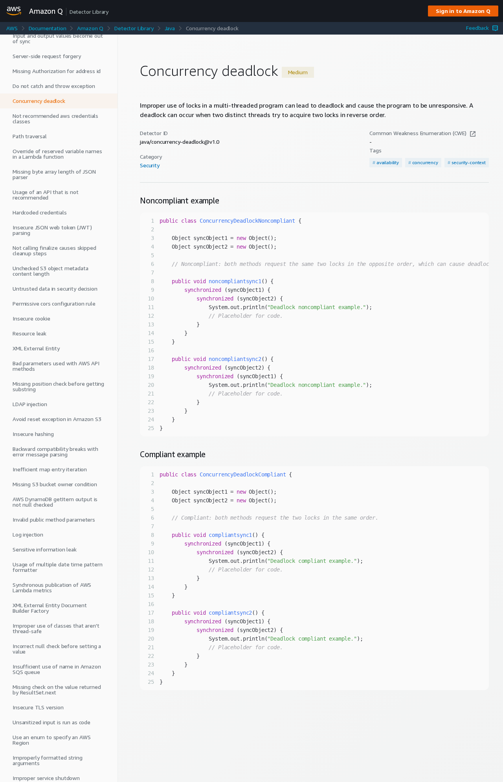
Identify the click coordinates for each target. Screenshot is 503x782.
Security (150, 165)
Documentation (47, 28)
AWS (12, 28)
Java (170, 28)
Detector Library (133, 28)
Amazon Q (90, 28)
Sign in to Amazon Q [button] (463, 10)
